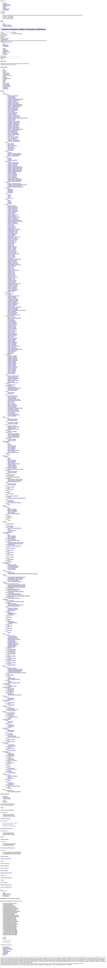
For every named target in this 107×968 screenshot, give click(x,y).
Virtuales (4, 6)
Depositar (7, 41)
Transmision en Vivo (7, 5)
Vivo (4, 800)
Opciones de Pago (6, 51)
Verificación (5, 53)
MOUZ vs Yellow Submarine (4, 865)
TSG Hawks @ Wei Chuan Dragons (5, 858)
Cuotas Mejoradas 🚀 (7, 75)
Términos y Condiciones (8, 26)
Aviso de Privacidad (7, 948)
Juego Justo (5, 950)
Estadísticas (5, 796)
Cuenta (2, 40)
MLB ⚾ (5, 70)
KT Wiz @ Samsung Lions (4, 856)
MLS (4, 81)
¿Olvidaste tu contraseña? (17, 33)
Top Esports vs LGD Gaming (4, 863)
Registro (5, 34)
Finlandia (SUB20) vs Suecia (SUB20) (6, 872)
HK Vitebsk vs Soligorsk (4, 870)
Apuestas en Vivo (6, 4)
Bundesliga (5, 77)
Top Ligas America (6, 86)
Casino (4, 7)
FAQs (4, 23)
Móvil (4, 954)
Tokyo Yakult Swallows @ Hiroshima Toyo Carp (7, 847)
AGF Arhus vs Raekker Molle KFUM (6, 877)
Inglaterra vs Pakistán (3, 882)
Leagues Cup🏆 (6, 74)
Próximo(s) (5, 801)
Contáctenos (5, 952)
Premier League (6, 72)
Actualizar (3, 41)
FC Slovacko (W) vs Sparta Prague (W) (6, 828)
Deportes (5, 3)
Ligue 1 (4, 80)
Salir (10, 41)
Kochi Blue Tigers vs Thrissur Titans (5, 884)
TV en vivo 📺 (6, 84)
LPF (4, 69)
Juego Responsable (6, 951)
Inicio (4, 48)
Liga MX (5, 79)
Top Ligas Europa (6, 85)
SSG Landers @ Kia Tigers (4, 839)
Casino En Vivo (6, 8)
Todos (2, 804)
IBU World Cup (6, 896)
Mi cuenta (2, 37)
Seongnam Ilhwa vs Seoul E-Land (5, 818)
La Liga (4, 71)
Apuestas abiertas (4, 39)
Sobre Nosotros (6, 946)
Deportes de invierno (7, 893)
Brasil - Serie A (6, 83)
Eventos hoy (5, 87)
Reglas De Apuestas (7, 24)
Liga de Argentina (6, 78)
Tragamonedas (6, 9)
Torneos (4, 52)
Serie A (4, 76)
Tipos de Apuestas (6, 797)
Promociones (5, 50)
